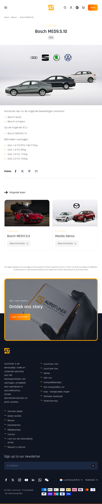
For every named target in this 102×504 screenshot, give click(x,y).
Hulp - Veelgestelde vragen (57, 391)
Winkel (47, 373)
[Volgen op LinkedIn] (33, 480)
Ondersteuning (51, 400)
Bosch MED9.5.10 (26, 17)
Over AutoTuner (20, 316)
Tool (51, 37)
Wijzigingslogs (14, 429)
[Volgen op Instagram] (19, 480)
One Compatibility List (54, 387)
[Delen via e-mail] (36, 171)
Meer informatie (17, 243)
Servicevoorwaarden (14, 493)
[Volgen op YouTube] (26, 480)
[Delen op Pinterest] (29, 171)
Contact (11, 434)
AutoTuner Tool (51, 364)
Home (6, 17)
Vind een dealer (15, 411)
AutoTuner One (51, 368)
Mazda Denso (65, 236)
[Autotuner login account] (77, 7)
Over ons (48, 377)
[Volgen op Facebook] (6, 480)
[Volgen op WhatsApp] (40, 480)
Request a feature (16, 447)
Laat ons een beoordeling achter (20, 440)
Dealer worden (14, 415)
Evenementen (14, 425)
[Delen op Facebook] (15, 171)
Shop (93, 7)
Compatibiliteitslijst (53, 382)
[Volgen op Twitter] (13, 480)
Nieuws (14, 17)
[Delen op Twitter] (22, 171)
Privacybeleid (27, 490)
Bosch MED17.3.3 (18, 236)
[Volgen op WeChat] (46, 480)
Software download (53, 396)
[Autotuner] (7, 350)
